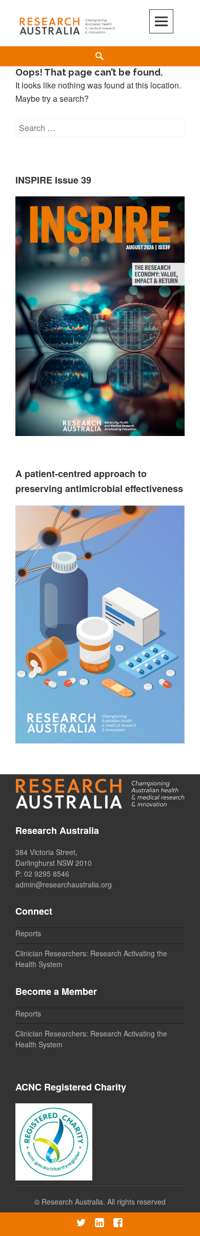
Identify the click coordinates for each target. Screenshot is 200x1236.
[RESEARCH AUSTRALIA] (67, 24)
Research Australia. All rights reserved (104, 1201)
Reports (28, 933)
